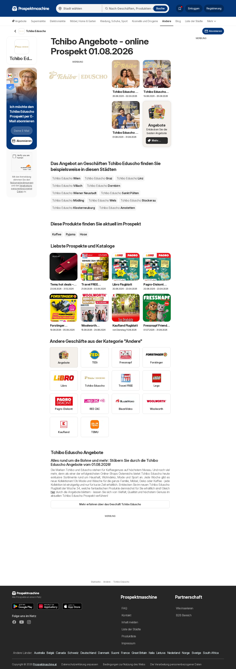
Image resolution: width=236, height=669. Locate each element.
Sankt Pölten (120, 193)
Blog (178, 21)
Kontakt (126, 615)
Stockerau (138, 200)
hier (53, 492)
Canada (61, 653)
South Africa (211, 653)
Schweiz (72, 653)
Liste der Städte (194, 21)
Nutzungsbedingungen (21, 182)
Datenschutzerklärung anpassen (79, 664)
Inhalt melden (130, 622)
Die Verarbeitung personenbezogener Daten (176, 664)
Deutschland (88, 653)
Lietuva (160, 653)
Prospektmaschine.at (44, 664)
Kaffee (56, 234)
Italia (151, 653)
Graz (98, 178)
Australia (39, 653)
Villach (67, 186)
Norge (186, 653)
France (125, 653)
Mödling (68, 200)
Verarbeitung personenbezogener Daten (21, 188)
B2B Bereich (183, 615)
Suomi (115, 653)
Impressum (128, 643)
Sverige (196, 653)
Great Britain (139, 653)
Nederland (173, 653)
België (50, 653)
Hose (83, 234)
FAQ (124, 608)
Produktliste (129, 636)
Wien (66, 178)
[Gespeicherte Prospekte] (180, 8)
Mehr (210, 21)
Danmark (103, 653)
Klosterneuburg (73, 208)
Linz (130, 178)
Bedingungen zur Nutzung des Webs (124, 664)
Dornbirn (103, 186)
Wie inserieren (184, 608)
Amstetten (117, 208)
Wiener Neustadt (74, 193)
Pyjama (70, 234)
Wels (102, 200)
